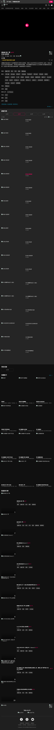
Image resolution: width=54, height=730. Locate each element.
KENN (6, 80)
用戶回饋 (24, 724)
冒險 (19, 71)
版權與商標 (22, 723)
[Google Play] (32, 713)
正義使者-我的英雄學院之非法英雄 (24, 689)
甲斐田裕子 (29, 74)
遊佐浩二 (34, 80)
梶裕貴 (32, 77)
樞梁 (6, 89)
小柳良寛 (13, 77)
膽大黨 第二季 (20, 522)
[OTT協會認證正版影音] (51, 53)
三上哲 (17, 77)
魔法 (30, 588)
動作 (18, 504)
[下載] (46, 5)
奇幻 (12, 71)
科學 (26, 630)
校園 (26, 650)
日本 (11, 56)
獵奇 (30, 504)
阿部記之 (7, 86)
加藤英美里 (37, 77)
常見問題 (19, 724)
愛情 (23, 546)
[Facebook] (21, 719)
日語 (14, 56)
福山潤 (10, 80)
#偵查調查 (9, 104)
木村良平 (13, 83)
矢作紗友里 (40, 80)
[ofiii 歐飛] (6, 5)
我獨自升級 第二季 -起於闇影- (23, 605)
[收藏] (49, 60)
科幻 (26, 504)
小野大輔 (7, 74)
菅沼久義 (7, 83)
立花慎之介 (16, 80)
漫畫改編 (24, 71)
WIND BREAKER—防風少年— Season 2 (26, 647)
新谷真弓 (7, 77)
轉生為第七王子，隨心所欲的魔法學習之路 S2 (27, 584)
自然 (23, 630)
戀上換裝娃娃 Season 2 (22, 543)
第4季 (44, 114)
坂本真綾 (13, 74)
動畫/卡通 (7, 71)
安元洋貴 (22, 80)
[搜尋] (49, 5)
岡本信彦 (36, 74)
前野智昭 (18, 83)
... (51, 114)
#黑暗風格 (4, 104)
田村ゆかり (28, 80)
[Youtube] (32, 719)
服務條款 (32, 723)
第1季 (7, 114)
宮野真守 (18, 74)
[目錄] (2, 5)
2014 (2, 56)
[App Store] (22, 713)
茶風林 (22, 77)
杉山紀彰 (49, 77)
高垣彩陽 (24, 74)
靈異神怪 (42, 525)
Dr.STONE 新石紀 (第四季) (23, 626)
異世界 (33, 588)
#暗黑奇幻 (15, 104)
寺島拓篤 (41, 74)
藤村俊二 (44, 77)
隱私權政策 (27, 723)
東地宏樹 (27, 77)
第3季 (31, 114)
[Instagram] (27, 719)
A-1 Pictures (10, 92)
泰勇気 (46, 74)
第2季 (19, 114)
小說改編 (30, 567)
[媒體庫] (52, 5)
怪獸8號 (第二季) (20, 501)
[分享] (52, 60)
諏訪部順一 (46, 80)
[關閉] (2, 2)
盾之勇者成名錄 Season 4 (22, 563)
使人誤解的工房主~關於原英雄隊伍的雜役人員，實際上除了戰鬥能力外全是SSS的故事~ (33, 668)
